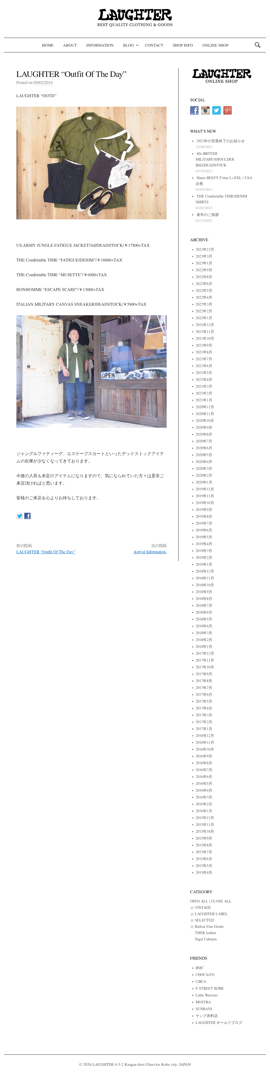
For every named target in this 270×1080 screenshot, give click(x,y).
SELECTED (204, 920)
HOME (48, 45)
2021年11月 (205, 331)
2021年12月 (205, 324)
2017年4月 (204, 708)
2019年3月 (204, 550)
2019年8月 (204, 516)
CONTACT (154, 45)
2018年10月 (205, 584)
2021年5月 (204, 372)
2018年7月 (204, 605)
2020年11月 (205, 413)
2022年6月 (204, 283)
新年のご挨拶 (208, 214)
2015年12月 (205, 817)
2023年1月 (204, 262)
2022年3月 (204, 304)
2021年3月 (204, 386)
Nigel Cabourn (206, 938)
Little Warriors (207, 995)
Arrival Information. (150, 551)
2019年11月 (205, 495)
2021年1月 (204, 399)
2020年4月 (204, 461)
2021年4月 (204, 379)
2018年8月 (204, 598)
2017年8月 (204, 680)
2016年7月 (204, 769)
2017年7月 (204, 687)
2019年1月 (204, 564)
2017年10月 (205, 666)
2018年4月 (204, 625)
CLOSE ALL (221, 901)
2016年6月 (204, 776)
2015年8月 (204, 844)
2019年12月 (205, 488)
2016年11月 (205, 742)
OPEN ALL (199, 901)
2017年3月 (204, 714)
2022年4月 (204, 297)
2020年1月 (204, 482)
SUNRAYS (204, 1008)
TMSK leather (205, 932)
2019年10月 (205, 502)
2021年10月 (205, 338)
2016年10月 (205, 749)
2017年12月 (205, 653)
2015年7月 (204, 851)
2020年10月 (205, 420)
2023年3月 (204, 256)
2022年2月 (204, 310)
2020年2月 (204, 475)
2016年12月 (205, 735)
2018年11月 (205, 577)
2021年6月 (204, 365)
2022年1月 (204, 317)
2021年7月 (204, 358)
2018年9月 (204, 591)
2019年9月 (204, 509)
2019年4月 (204, 543)
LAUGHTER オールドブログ (219, 1022)
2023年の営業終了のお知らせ (221, 140)
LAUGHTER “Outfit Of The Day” (45, 551)
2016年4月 (204, 790)
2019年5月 (204, 536)
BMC (200, 967)
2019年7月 (204, 523)
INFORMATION (100, 45)
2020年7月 (204, 440)
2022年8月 (204, 276)
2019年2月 (204, 557)
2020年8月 (204, 434)
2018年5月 (204, 619)
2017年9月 (204, 673)
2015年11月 (205, 824)
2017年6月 (204, 694)
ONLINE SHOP (215, 45)
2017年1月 (204, 728)
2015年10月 (205, 831)
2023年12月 (205, 249)
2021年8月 (204, 351)
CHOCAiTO (205, 974)
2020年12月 (205, 406)
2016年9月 (204, 755)
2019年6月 (204, 529)
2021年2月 (204, 393)
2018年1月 (204, 646)
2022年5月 (204, 290)
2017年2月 (204, 721)
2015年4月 (204, 872)
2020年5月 (204, 454)
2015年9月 (204, 838)
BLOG (128, 45)
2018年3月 (204, 632)
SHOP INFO (183, 45)
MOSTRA (203, 1001)
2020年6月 (204, 447)
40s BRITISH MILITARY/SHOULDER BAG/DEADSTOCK (215, 159)
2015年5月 (204, 865)
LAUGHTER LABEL (211, 913)
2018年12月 (205, 571)
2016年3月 (204, 797)
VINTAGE (203, 907)
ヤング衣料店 (207, 1015)
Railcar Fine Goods (209, 926)
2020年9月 (204, 427)
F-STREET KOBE (210, 988)
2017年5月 (204, 701)
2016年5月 (204, 783)
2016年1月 (204, 810)
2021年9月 (204, 345)
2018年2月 (204, 639)
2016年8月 (204, 762)
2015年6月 (204, 858)
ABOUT (70, 45)
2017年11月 (205, 660)
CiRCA (201, 981)
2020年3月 (204, 468)
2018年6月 (204, 612)
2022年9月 (204, 269)
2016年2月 (204, 803)
